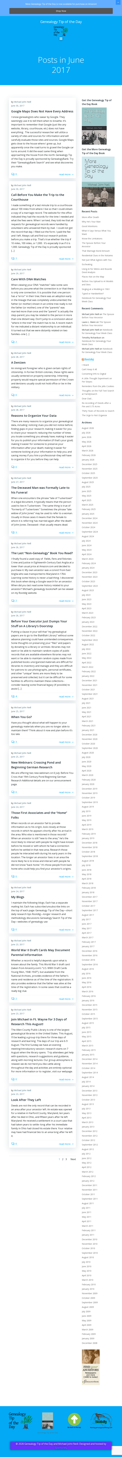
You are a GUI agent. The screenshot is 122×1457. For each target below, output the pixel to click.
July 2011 (86, 1207)
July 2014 (86, 1081)
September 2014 (90, 1072)
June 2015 (86, 1032)
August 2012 (88, 1149)
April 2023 (86, 608)
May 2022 (86, 658)
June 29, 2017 (17, 273)
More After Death (90, 217)
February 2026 (89, 455)
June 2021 (86, 707)
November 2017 (89, 901)
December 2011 (89, 1185)
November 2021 (89, 685)
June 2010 (86, 1266)
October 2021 (88, 689)
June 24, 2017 (17, 807)
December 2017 (89, 896)
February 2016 (89, 996)
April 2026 (86, 446)
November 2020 (89, 739)
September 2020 (90, 748)
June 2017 (86, 923)
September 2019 (90, 802)
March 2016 (87, 991)
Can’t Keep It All (89, 369)
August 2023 (88, 590)
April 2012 (86, 1167)
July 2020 (86, 757)
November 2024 (89, 522)
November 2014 (89, 1063)
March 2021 (87, 721)
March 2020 (87, 775)
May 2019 (86, 820)
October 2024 (88, 527)
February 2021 (89, 725)
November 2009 (89, 1293)
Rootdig (89, 359)
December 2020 (89, 734)
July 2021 (86, 703)
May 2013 (86, 1113)
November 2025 (89, 468)
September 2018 (90, 856)
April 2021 (86, 716)
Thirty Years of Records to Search (98, 410)
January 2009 (88, 1338)
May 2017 (86, 928)
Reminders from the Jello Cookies (98, 386)
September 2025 (90, 477)
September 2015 (90, 1018)
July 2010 (86, 1262)
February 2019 (89, 833)
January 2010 (88, 1288)
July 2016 (86, 973)
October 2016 (88, 959)
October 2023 (88, 581)
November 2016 (89, 955)
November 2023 (89, 576)
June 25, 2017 (17, 711)
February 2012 (89, 1176)
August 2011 (88, 1203)
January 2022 (88, 676)
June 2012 (86, 1158)
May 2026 (86, 441)
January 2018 (88, 892)
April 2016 (86, 987)
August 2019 (88, 806)
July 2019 (86, 811)
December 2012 (89, 1131)
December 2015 (89, 1005)
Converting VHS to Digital (94, 373)
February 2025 (89, 509)
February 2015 (89, 1050)
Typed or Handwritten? (93, 293)
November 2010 (89, 1243)
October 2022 (88, 635)
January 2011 (88, 1234)
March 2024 (87, 558)
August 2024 (88, 536)
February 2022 (89, 671)
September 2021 (90, 694)
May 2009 (86, 1320)
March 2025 (87, 504)
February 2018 (89, 887)
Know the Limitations (92, 238)
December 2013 (89, 1090)
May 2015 (86, 1036)
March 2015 (87, 1045)
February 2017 (89, 941)
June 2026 (86, 437)
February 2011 (89, 1230)
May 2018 (86, 874)
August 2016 (88, 968)
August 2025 (88, 482)
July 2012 (86, 1153)
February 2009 (89, 1334)
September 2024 (90, 531)
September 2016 (90, 964)
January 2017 (88, 946)
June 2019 (86, 815)
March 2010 (87, 1279)
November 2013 (89, 1095)
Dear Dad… (87, 398)
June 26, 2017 (17, 547)
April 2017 (86, 932)
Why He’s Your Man (91, 221)
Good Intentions (89, 226)
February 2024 (89, 563)
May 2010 (86, 1270)
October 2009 (88, 1298)
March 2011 (87, 1225)
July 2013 (86, 1108)
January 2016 (88, 1000)
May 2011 (86, 1216)
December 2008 (89, 1343)
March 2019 (87, 829)
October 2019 (88, 797)
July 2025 (86, 486)
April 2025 (86, 500)
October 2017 (88, 905)
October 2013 (88, 1099)
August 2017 (88, 914)
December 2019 (89, 788)
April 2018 (86, 878)
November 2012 (89, 1135)
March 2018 (87, 883)
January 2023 (88, 621)
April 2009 (86, 1325)
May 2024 (86, 549)
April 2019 (86, 824)
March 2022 (87, 667)
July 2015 (86, 1027)
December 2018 (89, 842)
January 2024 (88, 567)
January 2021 (88, 730)
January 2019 (88, 838)
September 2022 (90, 640)
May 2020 (86, 766)
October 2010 (88, 1248)
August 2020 (88, 752)
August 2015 (88, 1023)
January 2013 (88, 1126)
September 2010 (90, 1252)
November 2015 (89, 1009)
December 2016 (89, 951)
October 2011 (88, 1194)
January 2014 (88, 1086)
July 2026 (86, 432)
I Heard (85, 364)
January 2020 (88, 784)
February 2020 (89, 779)
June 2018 (86, 869)
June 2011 (86, 1212)
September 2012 (90, 1144)
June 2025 (86, 491)
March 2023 (87, 612)
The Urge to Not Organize (94, 415)
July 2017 (86, 919)
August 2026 (88, 428)
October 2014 (88, 1068)
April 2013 (86, 1117)
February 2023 (89, 617)
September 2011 (90, 1198)
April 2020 (86, 770)
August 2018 (88, 860)
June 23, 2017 (17, 944)
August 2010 (88, 1257)
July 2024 (86, 540)
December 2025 (89, 464)
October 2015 (88, 1014)
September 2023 (90, 585)
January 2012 (88, 1180)
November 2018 (89, 847)
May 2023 (86, 604)
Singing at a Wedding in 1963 (96, 289)
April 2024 (86, 554)
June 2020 (86, 761)
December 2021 (89, 680)
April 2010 (86, 1275)
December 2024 (89, 518)
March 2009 (87, 1329)
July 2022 (86, 649)
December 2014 (89, 1059)
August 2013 (88, 1104)
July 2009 (86, 1311)
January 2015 (88, 1054)
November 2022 (89, 631)
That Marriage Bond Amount (96, 250)
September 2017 (90, 910)
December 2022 (89, 626)
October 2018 (88, 851)
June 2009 (86, 1315)
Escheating (87, 264)
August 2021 (88, 698)
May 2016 (86, 982)
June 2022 (86, 653)
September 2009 (90, 1302)
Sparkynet (61, 1447)
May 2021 (86, 712)
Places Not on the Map (93, 276)
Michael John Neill (22, 101)
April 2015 (86, 1041)
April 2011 (86, 1221)
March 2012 (87, 1171)
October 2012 (88, 1140)
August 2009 (88, 1307)
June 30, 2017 (17, 105)
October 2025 (88, 473)
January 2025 (88, 513)
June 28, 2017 (17, 356)
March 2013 (87, 1122)
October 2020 (88, 743)
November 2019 (89, 793)
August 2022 (88, 644)
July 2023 (86, 594)
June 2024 (86, 545)
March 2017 (87, 937)
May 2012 (86, 1162)
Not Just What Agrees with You (97, 259)
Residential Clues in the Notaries (97, 255)
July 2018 (86, 865)
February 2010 (89, 1284)
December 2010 (89, 1239)
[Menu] (61, 38)
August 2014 (88, 1077)
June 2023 (86, 599)
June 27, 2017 (17, 481)
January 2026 (88, 459)
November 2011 (89, 1189)
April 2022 (86, 662)
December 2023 (89, 572)
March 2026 (87, 450)
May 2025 (86, 495)
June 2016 (86, 978)
